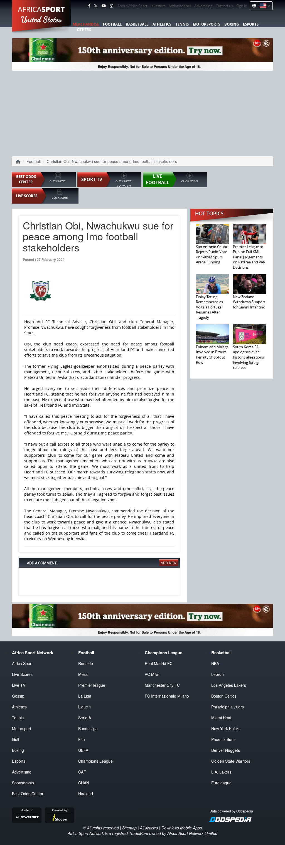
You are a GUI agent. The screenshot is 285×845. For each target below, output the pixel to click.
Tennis (182, 24)
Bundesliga (88, 728)
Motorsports (206, 24)
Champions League (95, 761)
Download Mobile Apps (181, 828)
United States (41, 19)
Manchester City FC (162, 685)
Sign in (241, 5)
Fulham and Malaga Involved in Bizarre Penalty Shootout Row (212, 354)
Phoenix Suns (223, 739)
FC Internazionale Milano (167, 696)
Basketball (137, 24)
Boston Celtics (223, 696)
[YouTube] (104, 6)
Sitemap (129, 828)
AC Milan (153, 674)
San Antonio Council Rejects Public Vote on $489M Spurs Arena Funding (212, 254)
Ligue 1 (84, 707)
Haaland (85, 793)
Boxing (231, 24)
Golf (15, 739)
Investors (158, 5)
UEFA (83, 750)
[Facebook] (89, 6)
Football (112, 24)
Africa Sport (22, 663)
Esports (251, 24)
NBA (215, 663)
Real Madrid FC (159, 663)
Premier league (91, 685)
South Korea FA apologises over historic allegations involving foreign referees (248, 357)
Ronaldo (85, 663)
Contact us (224, 5)
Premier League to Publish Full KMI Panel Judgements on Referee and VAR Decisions (249, 257)
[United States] (264, 5)
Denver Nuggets (225, 750)
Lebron (217, 674)
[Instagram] (111, 6)
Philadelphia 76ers (227, 707)
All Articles (149, 828)
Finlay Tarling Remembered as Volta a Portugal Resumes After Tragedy (209, 307)
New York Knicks (225, 728)
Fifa (81, 739)
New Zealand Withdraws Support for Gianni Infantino (249, 302)
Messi (83, 674)
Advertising (203, 5)
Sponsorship (23, 782)
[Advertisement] (142, 112)
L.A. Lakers (221, 772)
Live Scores (22, 674)
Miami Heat (221, 717)
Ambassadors (180, 5)
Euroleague (221, 782)
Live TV (18, 685)
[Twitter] (96, 6)
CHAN (83, 782)
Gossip (18, 696)
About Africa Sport (132, 5)
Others (84, 29)
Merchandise (86, 24)
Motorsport (21, 728)
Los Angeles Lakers (228, 685)
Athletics (162, 24)
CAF (82, 772)
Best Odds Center (27, 793)
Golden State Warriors (230, 761)
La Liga (84, 696)
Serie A (84, 717)
